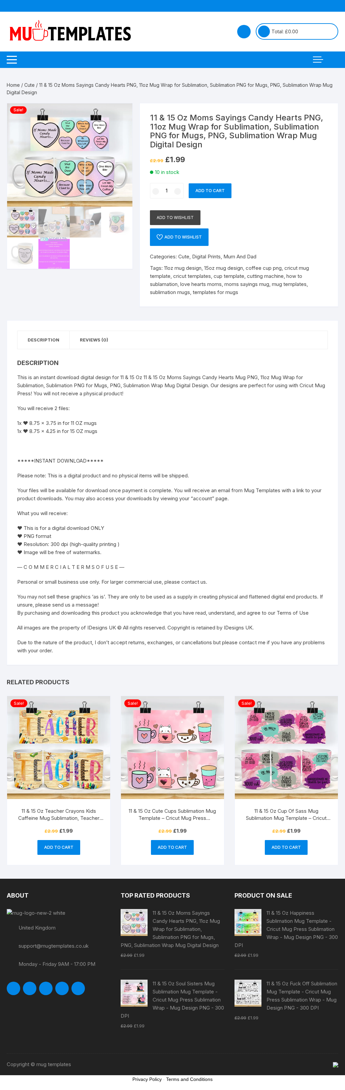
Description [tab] (43, 339)
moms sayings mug (246, 284)
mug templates (289, 284)
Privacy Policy (147, 1079)
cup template (229, 276)
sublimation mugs (170, 292)
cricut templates (192, 276)
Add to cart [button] (58, 847)
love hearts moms (201, 284)
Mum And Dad (239, 256)
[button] (121, 115)
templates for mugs (215, 292)
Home (13, 85)
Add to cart (210, 190)
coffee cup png (264, 268)
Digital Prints (206, 256)
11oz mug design (182, 268)
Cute (29, 85)
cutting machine (265, 276)
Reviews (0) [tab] (94, 339)
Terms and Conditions (189, 1079)
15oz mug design (223, 268)
